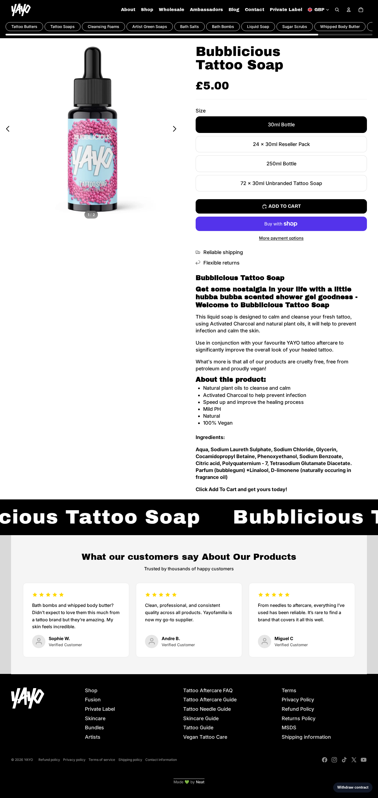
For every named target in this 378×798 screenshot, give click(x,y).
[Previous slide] (6, 129)
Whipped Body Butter (340, 26)
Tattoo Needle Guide (207, 709)
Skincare (95, 718)
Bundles (94, 727)
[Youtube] (363, 759)
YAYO (28, 760)
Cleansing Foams (103, 26)
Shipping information (306, 737)
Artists (92, 737)
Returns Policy (298, 718)
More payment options (281, 238)
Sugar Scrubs (294, 26)
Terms (289, 690)
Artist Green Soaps (149, 26)
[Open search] (337, 10)
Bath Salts (189, 26)
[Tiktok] (344, 759)
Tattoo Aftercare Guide (210, 699)
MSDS (289, 727)
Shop (91, 690)
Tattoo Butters (24, 26)
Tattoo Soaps (62, 26)
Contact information (161, 760)
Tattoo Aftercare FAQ (208, 690)
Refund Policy (298, 709)
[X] (354, 759)
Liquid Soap (258, 26)
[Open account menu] (349, 10)
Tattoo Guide (198, 727)
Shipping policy (130, 760)
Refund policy (49, 760)
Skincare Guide (201, 718)
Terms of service (102, 760)
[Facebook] (324, 759)
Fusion (93, 699)
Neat (200, 782)
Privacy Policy (298, 699)
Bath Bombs (223, 26)
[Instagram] (334, 759)
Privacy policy (74, 760)
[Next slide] (176, 129)
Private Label (100, 709)
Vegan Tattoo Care (205, 737)
